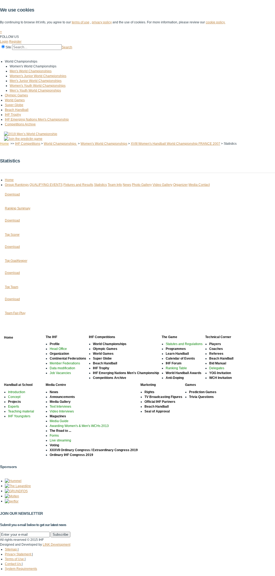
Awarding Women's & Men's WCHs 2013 (79, 426)
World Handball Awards (183, 373)
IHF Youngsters (19, 416)
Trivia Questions (201, 397)
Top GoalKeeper (16, 261)
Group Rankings (17, 185)
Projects (14, 402)
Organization (59, 354)
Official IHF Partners (159, 402)
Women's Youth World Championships (38, 86)
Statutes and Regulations (184, 344)
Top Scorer (12, 235)
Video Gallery (162, 185)
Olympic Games (16, 95)
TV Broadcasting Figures (163, 397)
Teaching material (21, 411)
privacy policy (102, 22)
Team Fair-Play (15, 313)
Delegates (216, 368)
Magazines (58, 416)
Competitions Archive (20, 124)
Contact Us (13, 564)
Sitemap (11, 549)
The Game (76, 54)
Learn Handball (177, 354)
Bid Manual (217, 363)
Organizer (180, 185)
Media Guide (59, 421)
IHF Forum (174, 363)
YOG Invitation (220, 373)
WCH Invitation (220, 378)
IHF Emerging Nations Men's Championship (37, 119)
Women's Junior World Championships (38, 76)
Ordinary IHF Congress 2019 (71, 455)
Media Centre (169, 54)
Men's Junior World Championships (35, 81)
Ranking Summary (17, 208)
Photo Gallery (142, 185)
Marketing (193, 54)
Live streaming (60, 440)
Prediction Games (202, 392)
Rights (149, 392)
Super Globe (14, 105)
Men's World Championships (31, 71)
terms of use (80, 22)
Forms (54, 435)
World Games (15, 100)
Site (8, 47)
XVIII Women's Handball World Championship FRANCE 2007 (175, 144)
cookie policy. (215, 22)
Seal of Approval (157, 411)
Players (215, 344)
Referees (216, 354)
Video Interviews (62, 411)
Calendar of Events (180, 358)
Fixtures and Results (78, 185)
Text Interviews (60, 406)
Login (4, 42)
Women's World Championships (104, 144)
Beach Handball (16, 110)
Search (67, 47)
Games (213, 54)
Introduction (16, 392)
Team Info (115, 185)
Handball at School (137, 54)
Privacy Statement (18, 554)
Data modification (62, 368)
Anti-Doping (175, 378)
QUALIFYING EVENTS (46, 185)
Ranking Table (176, 368)
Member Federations (65, 363)
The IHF (23, 54)
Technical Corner (103, 54)
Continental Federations (68, 358)
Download (12, 194)
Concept (14, 397)
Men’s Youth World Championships (35, 90)
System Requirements (21, 569)
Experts (13, 406)
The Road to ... (60, 431)
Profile (55, 344)
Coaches (216, 349)
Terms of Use (15, 559)
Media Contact (199, 185)
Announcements (62, 397)
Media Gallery (60, 402)
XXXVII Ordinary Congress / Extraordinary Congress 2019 (94, 450)
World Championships (60, 144)
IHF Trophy (13, 115)
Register (15, 42)
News (127, 185)
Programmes (176, 349)
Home (5, 54)
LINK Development (56, 544)
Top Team (11, 287)
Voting (54, 445)
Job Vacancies (60, 373)
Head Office (58, 349)
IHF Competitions (48, 54)
